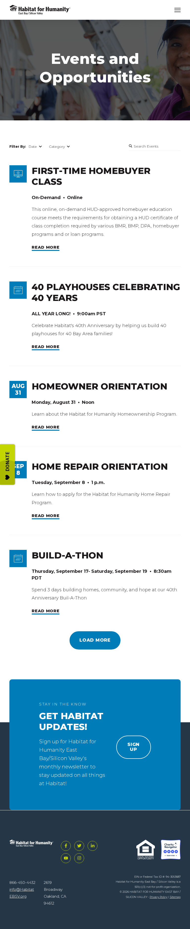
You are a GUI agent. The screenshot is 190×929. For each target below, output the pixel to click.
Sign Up (133, 747)
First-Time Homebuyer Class (91, 176)
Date (32, 146)
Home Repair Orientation (100, 466)
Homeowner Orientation (99, 386)
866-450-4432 (22, 882)
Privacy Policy (158, 897)
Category (57, 146)
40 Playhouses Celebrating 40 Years (106, 292)
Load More (95, 640)
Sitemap (175, 897)
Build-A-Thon (67, 555)
